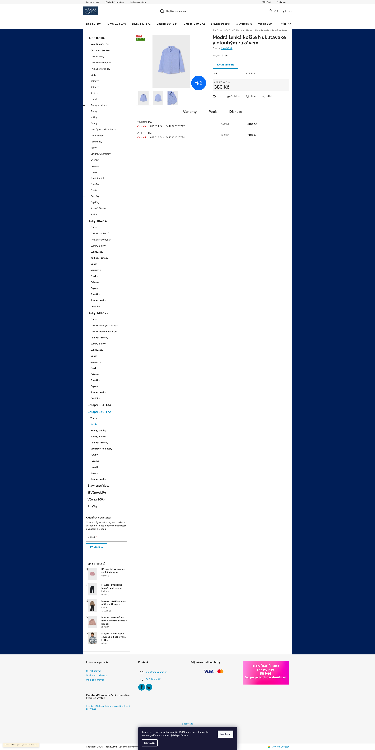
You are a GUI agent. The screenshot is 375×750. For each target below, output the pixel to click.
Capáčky (94, 202)
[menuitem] (93, 24)
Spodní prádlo (97, 178)
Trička (93, 227)
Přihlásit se (96, 547)
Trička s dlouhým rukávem (104, 325)
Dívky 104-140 (98, 221)
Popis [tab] (212, 111)
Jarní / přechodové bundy (103, 129)
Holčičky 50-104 (99, 44)
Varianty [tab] (190, 111)
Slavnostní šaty (98, 486)
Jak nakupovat (92, 2)
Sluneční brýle (98, 208)
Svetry (93, 111)
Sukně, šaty (96, 251)
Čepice (94, 172)
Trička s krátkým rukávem (103, 331)
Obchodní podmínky (115, 2)
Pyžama (94, 166)
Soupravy (95, 270)
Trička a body (97, 56)
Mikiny (93, 117)
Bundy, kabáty (98, 430)
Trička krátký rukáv (100, 68)
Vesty (93, 147)
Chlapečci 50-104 (100, 50)
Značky (93, 506)
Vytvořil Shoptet (280, 746)
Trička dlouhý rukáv (100, 62)
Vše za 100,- (96, 499)
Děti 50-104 (96, 38)
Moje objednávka (138, 2)
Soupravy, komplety (100, 153)
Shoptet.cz (187, 723)
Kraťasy (94, 93)
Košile (93, 424)
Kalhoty (94, 81)
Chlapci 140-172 (99, 412)
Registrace (281, 2)
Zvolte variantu (225, 64)
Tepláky (94, 99)
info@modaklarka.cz (156, 671)
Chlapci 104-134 (99, 405)
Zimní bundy (96, 135)
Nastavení (149, 743)
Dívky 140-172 (98, 313)
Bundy (93, 123)
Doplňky (94, 196)
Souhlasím (225, 734)
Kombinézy (96, 141)
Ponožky (94, 184)
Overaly (94, 159)
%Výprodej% (97, 492)
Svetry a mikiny (98, 105)
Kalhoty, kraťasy (99, 258)
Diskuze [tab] (235, 111)
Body (93, 75)
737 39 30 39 (153, 678)
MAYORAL (227, 48)
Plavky (93, 190)
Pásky (93, 214)
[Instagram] (149, 687)
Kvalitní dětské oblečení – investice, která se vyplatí (108, 707)
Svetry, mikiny (98, 245)
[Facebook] (141, 687)
